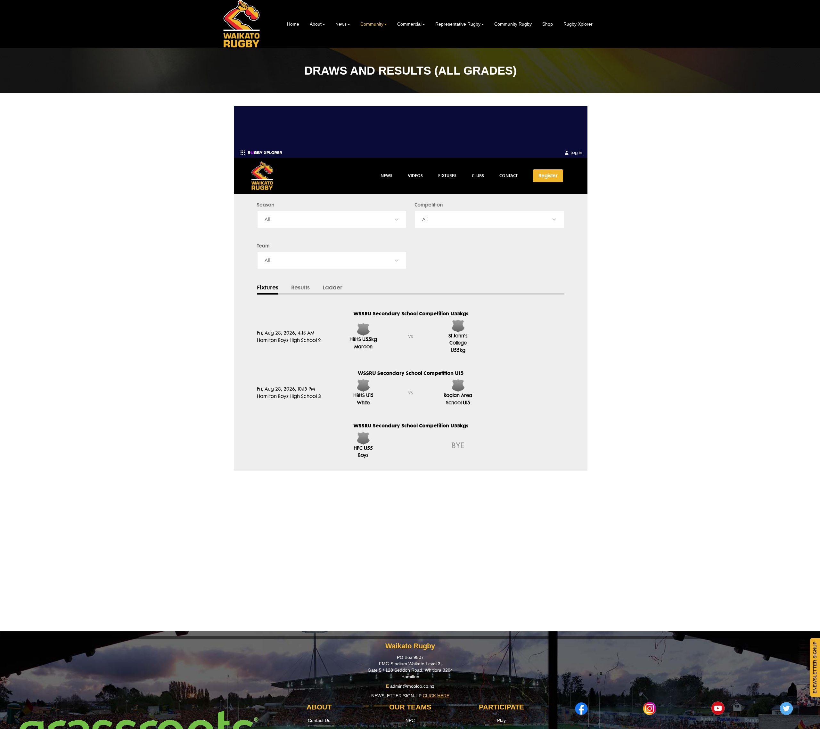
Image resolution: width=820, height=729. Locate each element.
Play (501, 720)
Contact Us (319, 720)
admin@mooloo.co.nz (412, 686)
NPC (410, 720)
